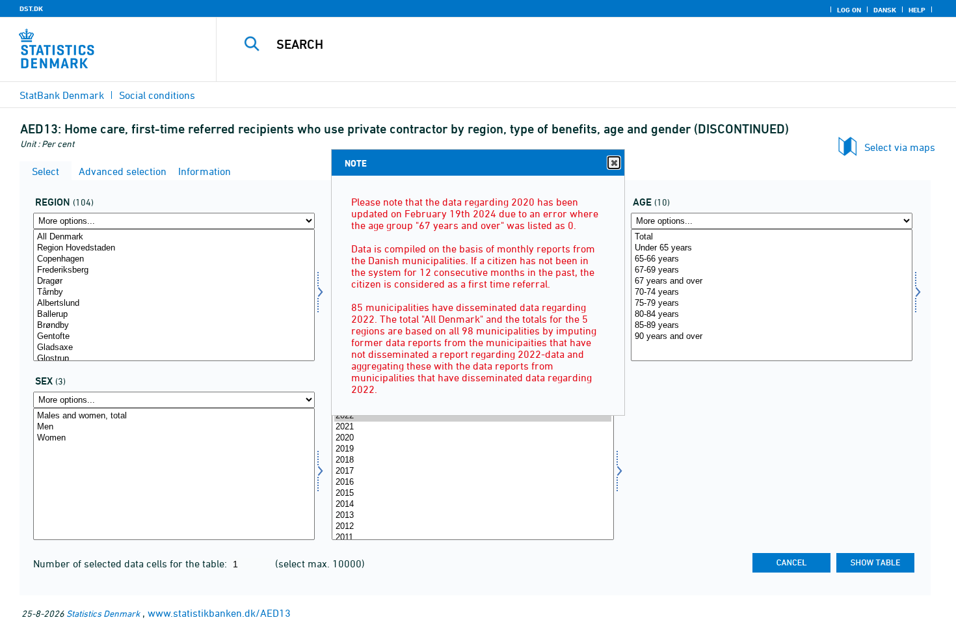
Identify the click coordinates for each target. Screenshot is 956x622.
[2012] (472, 526)
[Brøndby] (174, 325)
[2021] (472, 427)
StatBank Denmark (62, 95)
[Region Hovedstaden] (174, 248)
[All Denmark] (174, 237)
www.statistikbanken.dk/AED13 (219, 613)
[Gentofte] (174, 336)
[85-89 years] (771, 325)
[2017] (472, 471)
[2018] (472, 460)
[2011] (472, 537)
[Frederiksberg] (174, 270)
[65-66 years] (771, 259)
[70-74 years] (771, 292)
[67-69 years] (771, 270)
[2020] (472, 438)
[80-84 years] (771, 314)
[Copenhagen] (174, 259)
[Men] (174, 427)
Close (613, 162)
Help (917, 9)
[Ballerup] (174, 314)
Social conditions (157, 95)
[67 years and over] (771, 281)
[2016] (472, 482)
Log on (849, 9)
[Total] (771, 237)
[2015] (472, 493)
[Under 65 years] (771, 248)
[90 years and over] (771, 336)
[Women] (174, 438)
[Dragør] (174, 281)
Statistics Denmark (103, 613)
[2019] (472, 449)
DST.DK (31, 8)
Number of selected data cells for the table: (131, 563)
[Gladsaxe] (174, 347)
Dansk (884, 9)
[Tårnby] (174, 292)
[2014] (472, 504)
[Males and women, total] (174, 416)
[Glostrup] (174, 358)
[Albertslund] (174, 303)
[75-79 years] (771, 303)
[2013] (472, 515)
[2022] (472, 416)
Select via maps (899, 147)
